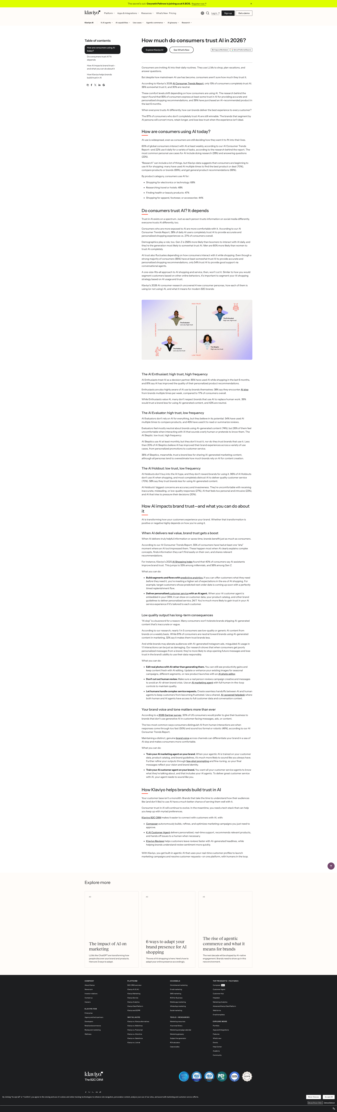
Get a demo (244, 13)
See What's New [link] (181, 50)
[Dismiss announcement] (251, 3)
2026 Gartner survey (169, 715)
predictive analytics (192, 577)
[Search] (207, 13)
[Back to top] (331, 866)
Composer (152, 823)
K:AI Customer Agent (158, 832)
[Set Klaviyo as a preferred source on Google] (104, 85)
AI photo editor (226, 674)
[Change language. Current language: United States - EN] (202, 13)
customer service (179, 593)
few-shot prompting (197, 761)
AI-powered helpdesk (233, 694)
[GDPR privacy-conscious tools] (247, 1076)
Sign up (228, 13)
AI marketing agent (202, 682)
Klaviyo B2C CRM (151, 817)
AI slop (244, 389)
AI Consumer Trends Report (188, 83)
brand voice (182, 738)
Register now (198, 3)
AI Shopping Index (182, 561)
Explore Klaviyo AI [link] (154, 50)
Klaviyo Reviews (155, 841)
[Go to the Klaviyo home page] (92, 13)
